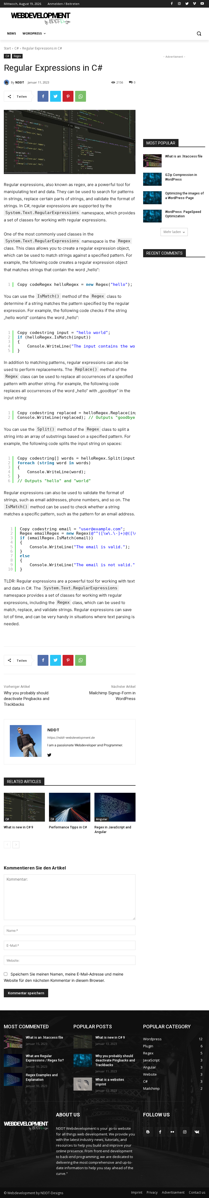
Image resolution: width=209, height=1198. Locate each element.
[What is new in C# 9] (24, 807)
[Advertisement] (141, 18)
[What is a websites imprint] (82, 1084)
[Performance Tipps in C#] (69, 807)
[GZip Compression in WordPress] (152, 179)
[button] (198, 33)
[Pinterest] (68, 96)
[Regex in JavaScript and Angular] (115, 807)
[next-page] (16, 844)
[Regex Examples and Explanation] (13, 1079)
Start (7, 48)
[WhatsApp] (80, 96)
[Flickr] (172, 1132)
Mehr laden (172, 232)
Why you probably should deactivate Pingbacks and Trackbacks (26, 699)
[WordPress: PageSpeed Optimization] (152, 216)
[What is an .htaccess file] (152, 160)
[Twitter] (187, 4)
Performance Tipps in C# (68, 827)
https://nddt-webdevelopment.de (71, 737)
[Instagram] (179, 4)
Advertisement (173, 1192)
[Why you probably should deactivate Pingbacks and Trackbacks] (82, 1060)
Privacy (152, 1192)
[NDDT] (7, 82)
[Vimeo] (194, 4)
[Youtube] (202, 4)
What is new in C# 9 (18, 827)
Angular (101, 819)
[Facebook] (172, 4)
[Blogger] (148, 1132)
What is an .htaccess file (183, 156)
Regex (17, 56)
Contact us (197, 1192)
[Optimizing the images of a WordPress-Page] (152, 197)
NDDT (19, 82)
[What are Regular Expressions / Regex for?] (13, 1060)
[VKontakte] (197, 1132)
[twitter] (49, 754)
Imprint (136, 1192)
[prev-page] (7, 844)
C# (16, 48)
